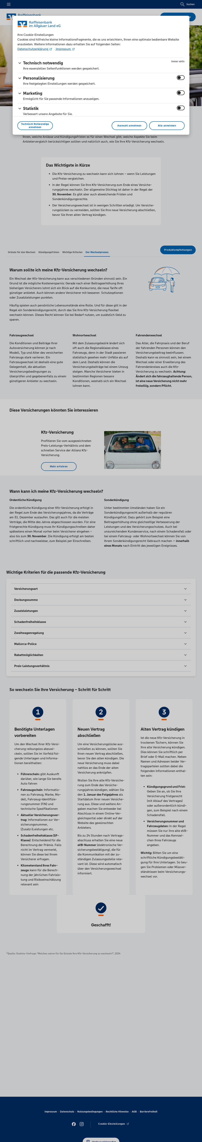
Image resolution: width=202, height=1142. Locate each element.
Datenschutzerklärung (33, 49)
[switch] (181, 77)
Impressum (63, 49)
